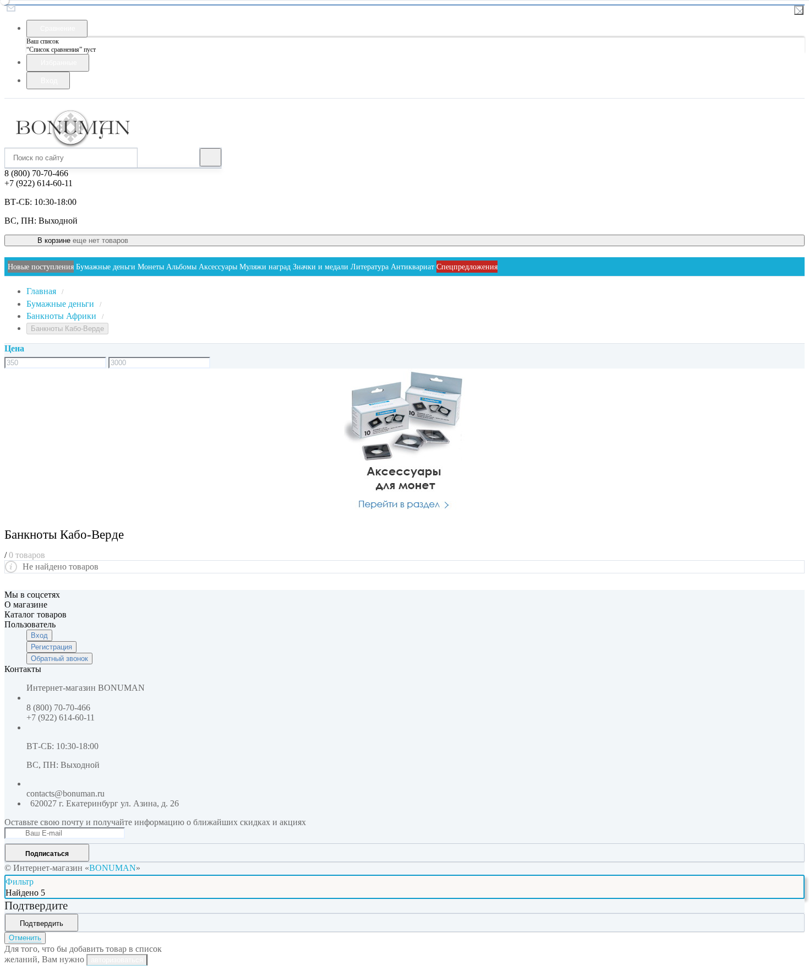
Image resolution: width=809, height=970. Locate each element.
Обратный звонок (59, 658)
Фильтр (20, 881)
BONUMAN (112, 868)
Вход (39, 635)
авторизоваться (117, 960)
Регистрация (51, 647)
